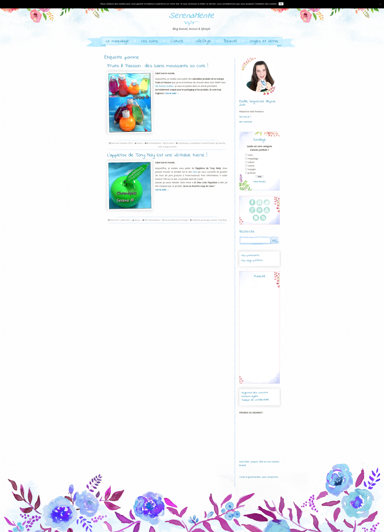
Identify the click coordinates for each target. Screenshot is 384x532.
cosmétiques (194, 143)
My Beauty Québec (164, 86)
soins (250, 155)
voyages (252, 169)
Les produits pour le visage (176, 220)
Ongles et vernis (264, 41)
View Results (260, 181)
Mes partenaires (250, 255)
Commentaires (154, 143)
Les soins (149, 41)
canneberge (183, 143)
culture (251, 162)
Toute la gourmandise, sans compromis (258, 476)
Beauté (230, 41)
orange (166, 146)
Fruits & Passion (208, 143)
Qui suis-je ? (245, 116)
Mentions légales (250, 396)
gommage (205, 220)
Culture (177, 41)
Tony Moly (222, 220)
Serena (139, 143)
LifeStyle (203, 41)
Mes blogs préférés (252, 260)
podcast (252, 172)
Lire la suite (172, 93)
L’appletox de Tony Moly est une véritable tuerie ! (157, 155)
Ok (281, 4)
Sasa (195, 171)
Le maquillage (117, 41)
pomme (173, 146)
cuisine (251, 165)
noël (160, 146)
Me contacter (245, 121)
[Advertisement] (260, 333)
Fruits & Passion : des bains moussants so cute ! (157, 66)
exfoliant (196, 220)
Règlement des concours (254, 393)
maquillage (253, 158)
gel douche (220, 143)
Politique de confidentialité (255, 400)
